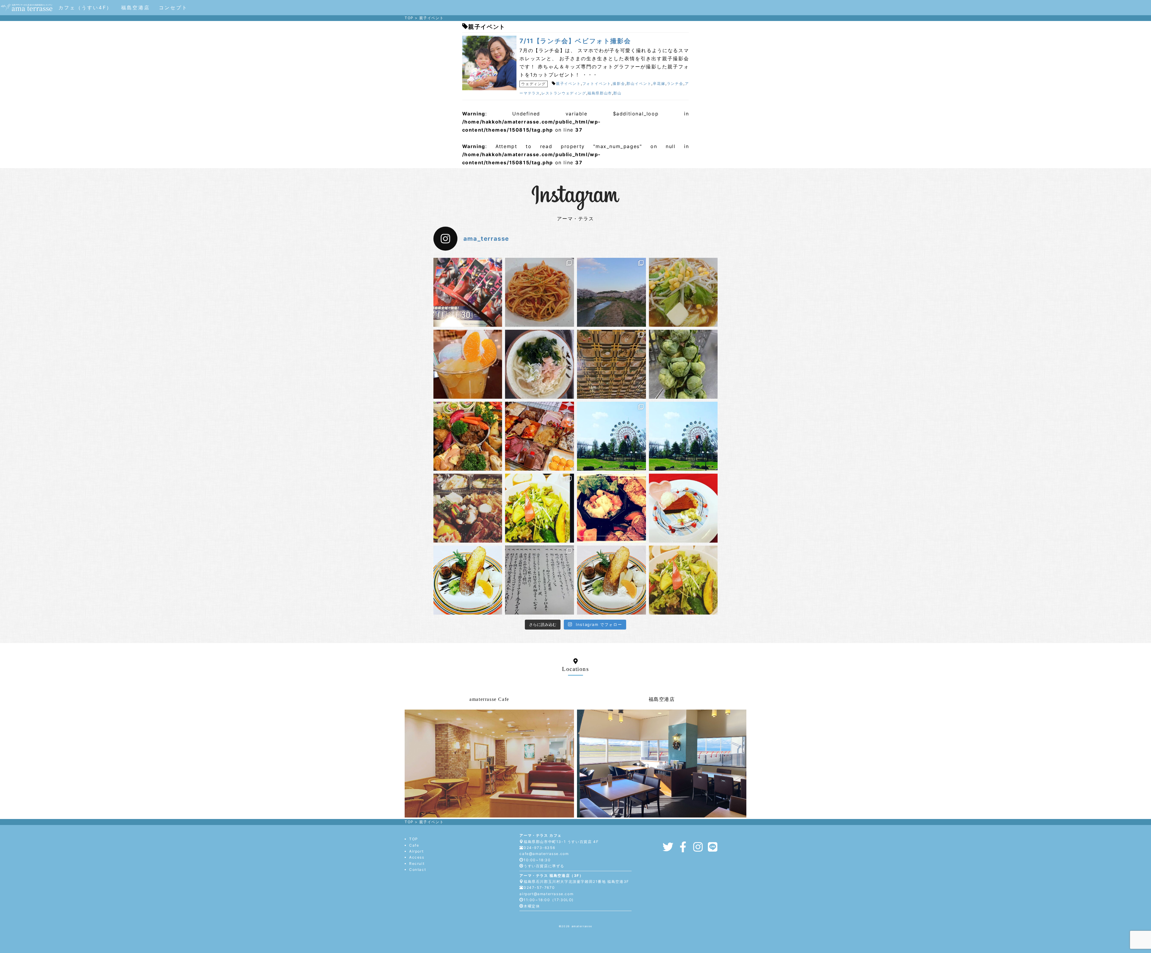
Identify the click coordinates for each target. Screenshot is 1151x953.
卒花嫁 (659, 83)
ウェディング (533, 84)
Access (416, 857)
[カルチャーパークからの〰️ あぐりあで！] (683, 436)
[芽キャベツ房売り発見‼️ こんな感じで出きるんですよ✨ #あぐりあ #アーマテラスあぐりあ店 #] (683, 364)
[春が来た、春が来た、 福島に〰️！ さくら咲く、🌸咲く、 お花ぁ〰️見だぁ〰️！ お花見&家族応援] (467, 508)
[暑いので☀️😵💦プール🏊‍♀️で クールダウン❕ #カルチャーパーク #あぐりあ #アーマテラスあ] (611, 436)
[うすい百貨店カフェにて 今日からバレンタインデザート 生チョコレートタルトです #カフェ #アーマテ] (683, 508)
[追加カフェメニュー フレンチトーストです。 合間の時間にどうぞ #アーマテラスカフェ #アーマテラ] (611, 580)
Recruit (416, 863)
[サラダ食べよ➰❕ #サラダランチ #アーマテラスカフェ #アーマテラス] (683, 580)
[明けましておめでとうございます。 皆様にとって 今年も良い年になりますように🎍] (539, 436)
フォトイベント (596, 83)
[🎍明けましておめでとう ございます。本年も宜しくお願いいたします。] (539, 580)
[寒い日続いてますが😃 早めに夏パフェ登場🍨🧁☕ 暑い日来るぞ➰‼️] (467, 364)
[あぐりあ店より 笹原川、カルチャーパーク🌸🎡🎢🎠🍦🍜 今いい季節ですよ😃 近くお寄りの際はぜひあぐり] (611, 292)
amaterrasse (582, 926)
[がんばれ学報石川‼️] (539, 364)
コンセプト (173, 7)
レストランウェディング (563, 93)
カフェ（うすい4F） (85, 7)
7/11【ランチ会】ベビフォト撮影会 (575, 41)
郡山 (617, 93)
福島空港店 (135, 7)
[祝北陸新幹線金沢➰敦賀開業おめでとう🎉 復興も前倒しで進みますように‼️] (611, 364)
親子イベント (568, 83)
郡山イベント (638, 83)
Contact (417, 869)
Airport (416, 851)
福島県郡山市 (599, 93)
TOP (413, 839)
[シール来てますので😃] (467, 292)
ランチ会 (675, 83)
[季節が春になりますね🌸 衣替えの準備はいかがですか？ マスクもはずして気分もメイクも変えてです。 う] (539, 508)
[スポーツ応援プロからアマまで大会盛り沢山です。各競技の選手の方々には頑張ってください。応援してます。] (611, 508)
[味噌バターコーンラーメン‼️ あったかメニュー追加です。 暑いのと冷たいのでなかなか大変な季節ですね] (683, 292)
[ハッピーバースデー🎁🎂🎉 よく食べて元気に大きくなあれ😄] (467, 436)
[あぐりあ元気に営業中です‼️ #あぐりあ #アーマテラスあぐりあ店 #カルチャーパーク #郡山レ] (539, 292)
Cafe (414, 845)
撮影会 (619, 83)
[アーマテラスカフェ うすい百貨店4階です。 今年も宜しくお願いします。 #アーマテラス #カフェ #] (467, 580)
